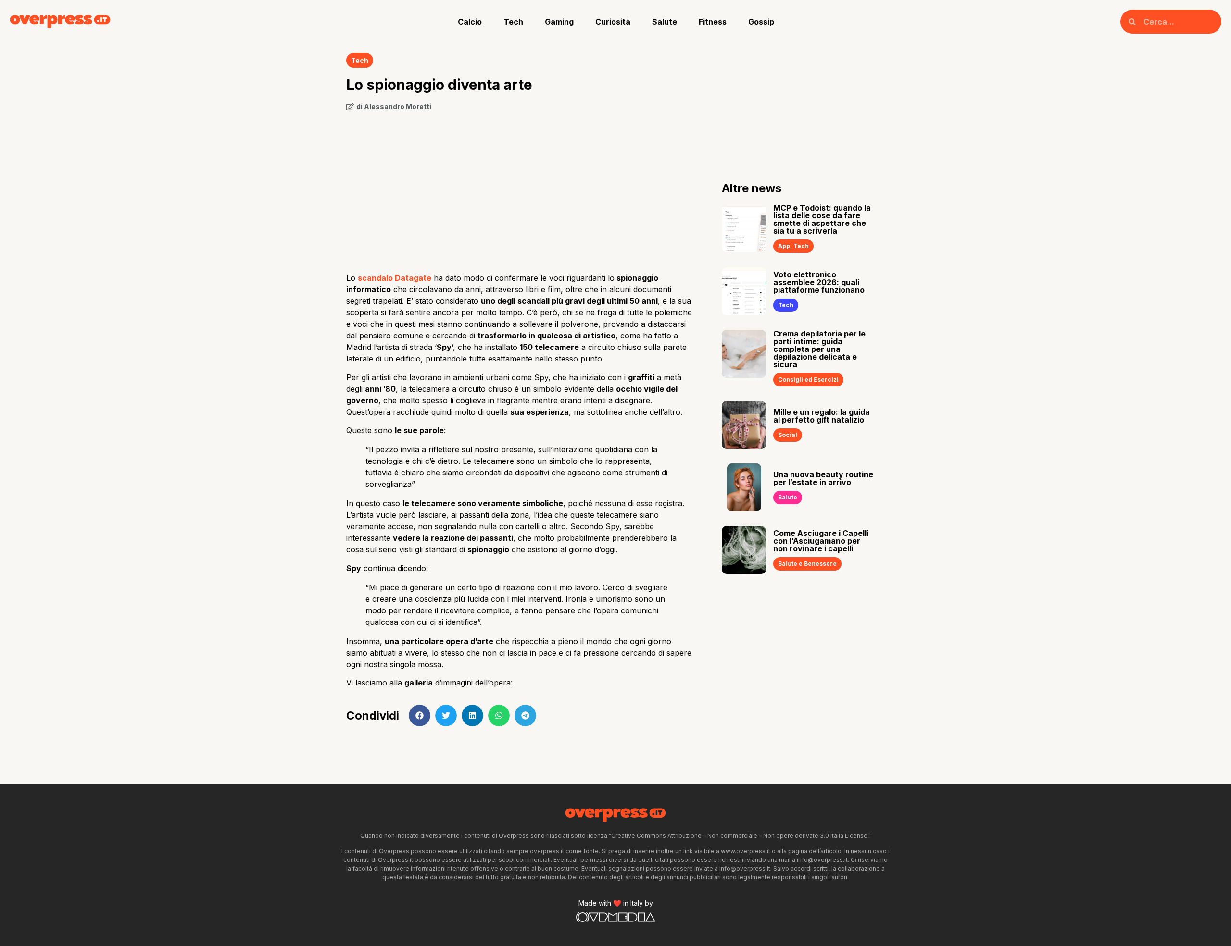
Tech (513, 21)
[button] (419, 715)
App (784, 245)
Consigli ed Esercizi (808, 379)
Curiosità (612, 21)
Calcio (470, 21)
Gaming (559, 21)
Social (787, 434)
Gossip (761, 21)
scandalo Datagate (394, 278)
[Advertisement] (519, 188)
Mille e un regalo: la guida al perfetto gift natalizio (821, 415)
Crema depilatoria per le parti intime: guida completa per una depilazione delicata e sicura (819, 349)
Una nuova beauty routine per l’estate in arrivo (823, 478)
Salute (664, 21)
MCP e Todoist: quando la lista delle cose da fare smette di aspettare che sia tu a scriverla (822, 219)
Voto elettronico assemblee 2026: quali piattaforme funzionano (819, 282)
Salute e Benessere (807, 563)
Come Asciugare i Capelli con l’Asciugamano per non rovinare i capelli (820, 540)
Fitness (713, 21)
